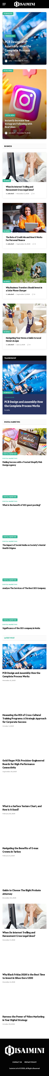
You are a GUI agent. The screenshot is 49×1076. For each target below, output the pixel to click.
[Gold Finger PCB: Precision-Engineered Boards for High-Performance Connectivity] (24, 744)
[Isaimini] (24, 4)
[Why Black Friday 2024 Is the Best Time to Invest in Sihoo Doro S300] (24, 958)
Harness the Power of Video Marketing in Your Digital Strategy (23, 1018)
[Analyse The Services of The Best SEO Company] (24, 567)
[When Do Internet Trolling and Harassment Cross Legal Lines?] (24, 167)
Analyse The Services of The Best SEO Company (24, 588)
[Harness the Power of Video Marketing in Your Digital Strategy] (24, 1000)
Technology (8, 13)
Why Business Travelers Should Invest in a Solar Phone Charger (24, 289)
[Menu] (4, 4)
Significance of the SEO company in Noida (21, 628)
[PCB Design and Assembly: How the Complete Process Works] (24, 38)
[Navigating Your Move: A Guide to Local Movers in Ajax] (24, 318)
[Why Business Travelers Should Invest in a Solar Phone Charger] (24, 268)
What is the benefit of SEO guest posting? (22, 505)
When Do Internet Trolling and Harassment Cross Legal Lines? (20, 188)
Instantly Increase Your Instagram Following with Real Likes (18, 124)
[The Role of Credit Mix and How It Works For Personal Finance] (24, 218)
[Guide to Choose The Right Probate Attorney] (24, 874)
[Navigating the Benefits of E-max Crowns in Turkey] (24, 832)
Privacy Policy (30, 1062)
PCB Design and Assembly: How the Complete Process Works (18, 48)
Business (7, 181)
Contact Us (17, 1062)
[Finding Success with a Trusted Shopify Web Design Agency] (24, 441)
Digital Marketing (10, 454)
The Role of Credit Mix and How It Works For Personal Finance (24, 239)
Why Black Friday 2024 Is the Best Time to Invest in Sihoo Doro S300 (24, 976)
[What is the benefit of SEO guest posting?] (24, 484)
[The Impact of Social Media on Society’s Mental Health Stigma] (24, 524)
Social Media (8, 71)
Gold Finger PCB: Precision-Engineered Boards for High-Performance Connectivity (23, 764)
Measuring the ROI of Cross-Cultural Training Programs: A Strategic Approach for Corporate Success (24, 718)
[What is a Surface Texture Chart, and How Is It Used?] (24, 789)
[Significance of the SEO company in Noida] (24, 607)
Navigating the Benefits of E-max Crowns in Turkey (20, 850)
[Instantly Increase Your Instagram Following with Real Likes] (24, 104)
